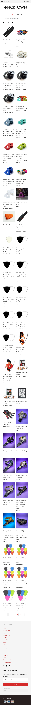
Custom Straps (6, 635)
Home (4, 628)
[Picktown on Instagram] (6, 665)
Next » (22, 615)
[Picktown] (15, 7)
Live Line (5, 637)
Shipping (5, 655)
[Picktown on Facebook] (4, 665)
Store (4, 642)
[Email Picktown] (9, 665)
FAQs (4, 657)
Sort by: (7, 18)
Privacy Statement (7, 662)
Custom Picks (6, 630)
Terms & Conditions (8, 660)
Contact (5, 644)
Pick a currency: (7, 688)
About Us (5, 653)
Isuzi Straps (6, 640)
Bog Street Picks (7, 633)
